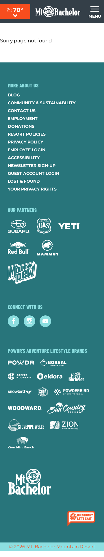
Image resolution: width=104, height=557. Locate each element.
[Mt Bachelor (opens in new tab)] (76, 376)
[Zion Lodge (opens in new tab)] (64, 425)
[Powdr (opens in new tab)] (21, 362)
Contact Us (22, 110)
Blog (14, 95)
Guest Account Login (33, 173)
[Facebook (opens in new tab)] (13, 321)
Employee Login (26, 149)
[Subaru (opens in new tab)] (18, 226)
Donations (21, 126)
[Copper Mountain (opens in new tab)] (19, 376)
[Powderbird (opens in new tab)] (71, 392)
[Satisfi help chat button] (82, 519)
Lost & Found (24, 181)
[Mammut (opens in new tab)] (47, 248)
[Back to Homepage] (52, 482)
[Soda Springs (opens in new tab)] (43, 392)
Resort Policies (27, 134)
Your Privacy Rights (32, 189)
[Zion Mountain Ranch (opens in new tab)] (21, 442)
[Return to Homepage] (58, 11)
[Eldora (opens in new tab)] (49, 376)
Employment (23, 118)
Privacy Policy (25, 142)
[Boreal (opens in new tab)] (53, 362)
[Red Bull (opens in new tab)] (18, 248)
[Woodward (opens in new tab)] (25, 408)
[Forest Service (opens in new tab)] (44, 226)
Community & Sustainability (41, 102)
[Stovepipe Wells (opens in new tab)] (26, 425)
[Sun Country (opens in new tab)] (66, 408)
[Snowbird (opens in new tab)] (20, 392)
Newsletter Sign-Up (31, 165)
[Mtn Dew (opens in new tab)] (22, 272)
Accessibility (24, 157)
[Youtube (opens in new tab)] (45, 321)
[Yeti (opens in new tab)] (69, 226)
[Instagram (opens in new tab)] (29, 321)
